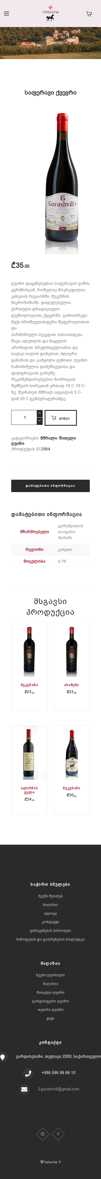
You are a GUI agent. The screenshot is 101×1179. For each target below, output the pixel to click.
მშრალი (48, 438)
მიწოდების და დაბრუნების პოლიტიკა (50, 939)
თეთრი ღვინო (51, 1010)
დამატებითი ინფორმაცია (50, 485)
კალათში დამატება (30, 659)
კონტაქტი (50, 922)
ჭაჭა (50, 1018)
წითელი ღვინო (51, 993)
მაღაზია (50, 905)
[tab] (50, 489)
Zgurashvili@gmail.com (58, 1089)
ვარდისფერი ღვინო (50, 1001)
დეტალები (29, 655)
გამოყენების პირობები (50, 931)
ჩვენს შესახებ (50, 896)
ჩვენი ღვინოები (50, 975)
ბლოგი (50, 914)
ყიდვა (64, 418)
